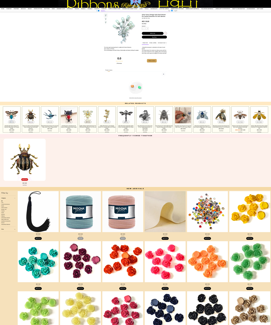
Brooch (2, 222)
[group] (135, 119)
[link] (145, 42)
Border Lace (3, 208)
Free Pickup (144, 23)
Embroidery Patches (5, 217)
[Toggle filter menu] (163, 73)
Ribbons (3, 215)
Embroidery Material (5, 223)
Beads (2, 205)
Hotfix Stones (4, 206)
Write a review (152, 60)
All (1, 200)
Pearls (2, 211)
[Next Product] (270, 119)
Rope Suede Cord (5, 218)
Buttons (3, 213)
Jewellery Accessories (5, 220)
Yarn (2, 201)
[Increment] (147, 28)
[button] (98, 10)
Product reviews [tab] (108, 69)
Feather (3, 210)
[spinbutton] (145, 28)
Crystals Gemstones (5, 203)
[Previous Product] (1, 119)
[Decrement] (143, 28)
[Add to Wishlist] (165, 33)
